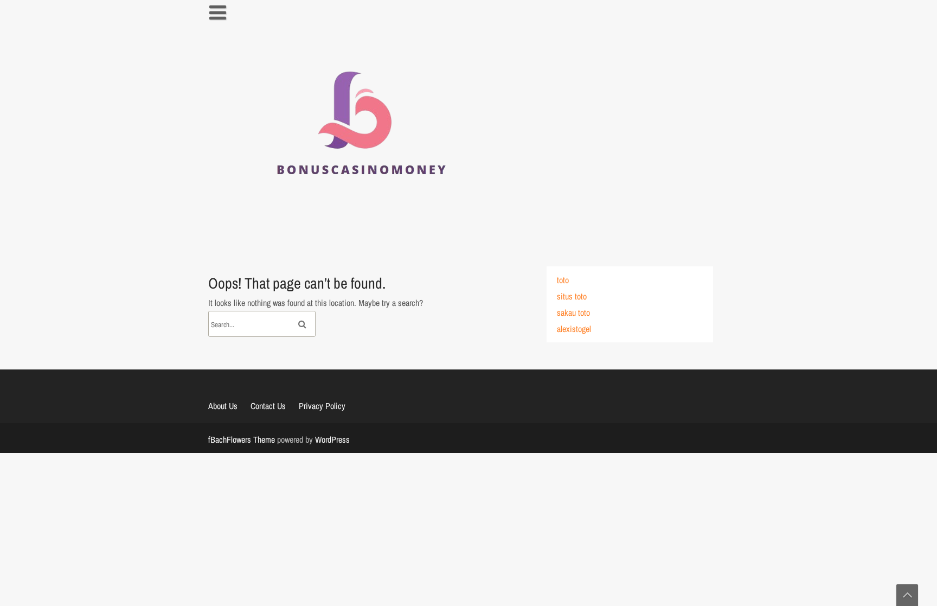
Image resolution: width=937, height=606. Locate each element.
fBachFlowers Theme (241, 439)
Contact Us (268, 406)
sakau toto (573, 312)
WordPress (332, 439)
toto (563, 280)
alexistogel (574, 329)
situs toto (572, 296)
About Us (223, 406)
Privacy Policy (322, 406)
